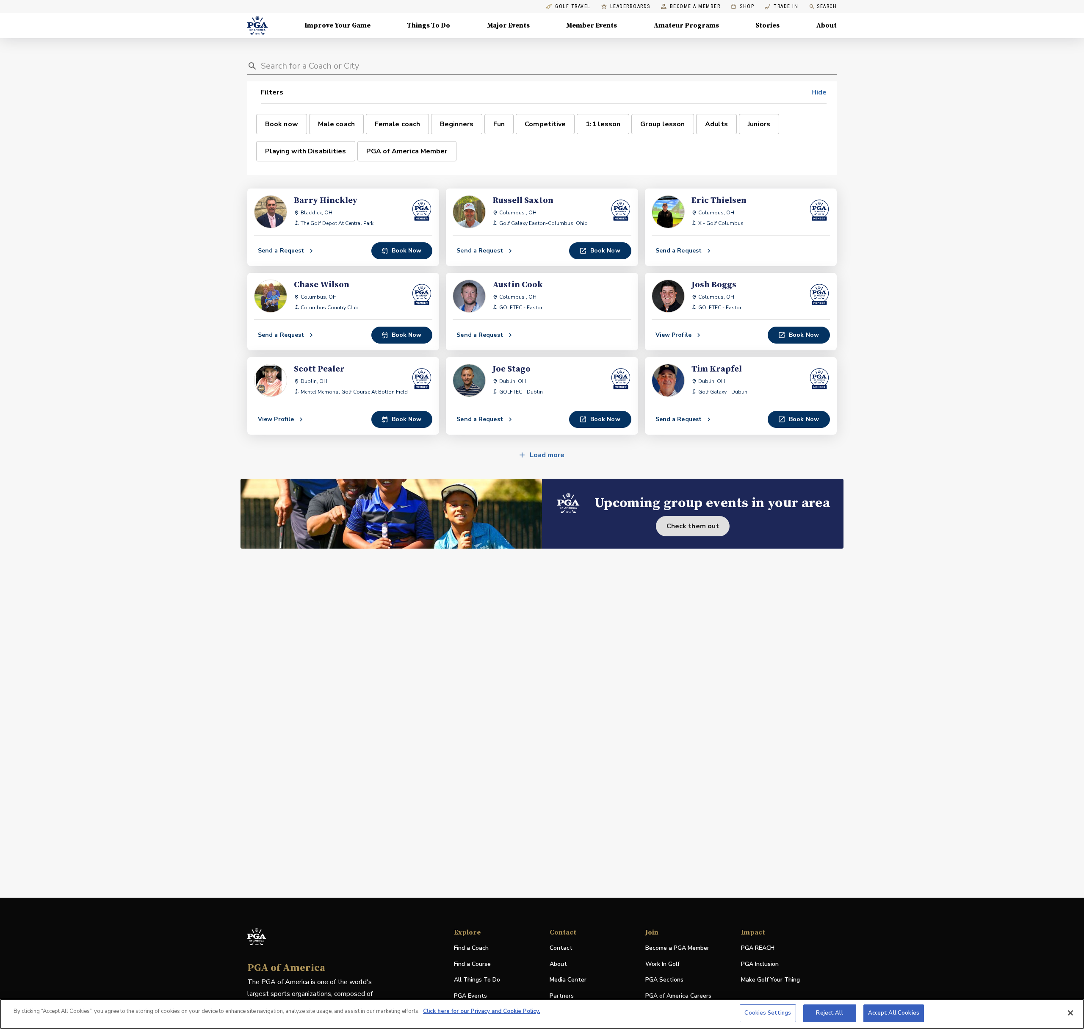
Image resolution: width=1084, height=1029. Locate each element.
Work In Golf (662, 964)
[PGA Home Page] (257, 25)
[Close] (1070, 1013)
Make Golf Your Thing (770, 980)
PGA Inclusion (760, 964)
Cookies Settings (767, 1013)
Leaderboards (630, 6)
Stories (767, 25)
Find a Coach (471, 948)
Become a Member (695, 6)
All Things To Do (477, 980)
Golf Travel (573, 6)
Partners (562, 996)
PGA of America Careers (678, 996)
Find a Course (472, 964)
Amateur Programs (686, 25)
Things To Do (428, 25)
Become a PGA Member (677, 948)
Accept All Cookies (893, 1013)
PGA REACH (757, 948)
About (826, 25)
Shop (742, 6)
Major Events (508, 25)
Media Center (568, 980)
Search (827, 6)
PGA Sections (664, 980)
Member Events (591, 25)
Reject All (829, 1013)
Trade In (781, 6)
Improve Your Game (337, 25)
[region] (542, 1014)
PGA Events (470, 996)
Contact (561, 948)
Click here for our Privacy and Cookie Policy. (481, 1011)
